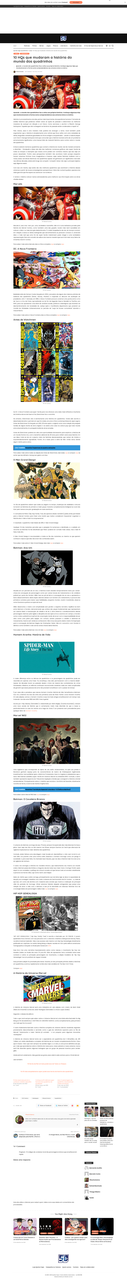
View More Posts (73, 1114)
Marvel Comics (47, 1098)
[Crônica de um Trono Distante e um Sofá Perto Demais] (25, 1226)
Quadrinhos (25, 53)
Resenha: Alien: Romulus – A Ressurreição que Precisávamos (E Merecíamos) (50, 1239)
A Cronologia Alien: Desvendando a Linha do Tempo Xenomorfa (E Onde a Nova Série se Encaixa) (102, 1239)
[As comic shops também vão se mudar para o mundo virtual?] (91, 1132)
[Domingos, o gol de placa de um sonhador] (91, 1112)
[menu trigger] (16, 45)
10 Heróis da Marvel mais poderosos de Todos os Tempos (46, 1064)
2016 (49, 946)
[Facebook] (77, 1125)
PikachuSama (19, 71)
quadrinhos (58, 1098)
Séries (18, 1233)
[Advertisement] (63, 20)
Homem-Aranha (31, 711)
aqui (52, 244)
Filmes (51, 1233)
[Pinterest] (72, 1105)
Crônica (26, 1231)
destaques (35, 1098)
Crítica (43, 1233)
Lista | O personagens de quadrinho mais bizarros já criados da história (65, 1081)
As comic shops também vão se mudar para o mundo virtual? (90, 1140)
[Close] (125, 2)
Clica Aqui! (76, 2)
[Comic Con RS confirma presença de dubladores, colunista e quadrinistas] (107, 1112)
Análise (18, 1231)
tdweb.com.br (69, 1276)
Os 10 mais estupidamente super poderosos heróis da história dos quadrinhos (47, 1071)
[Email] (77, 1105)
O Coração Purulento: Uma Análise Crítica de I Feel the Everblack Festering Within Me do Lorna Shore (106, 1142)
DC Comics (25, 1098)
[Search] (113, 45)
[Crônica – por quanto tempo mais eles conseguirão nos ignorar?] (76, 1226)
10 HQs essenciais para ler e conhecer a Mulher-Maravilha (22, 1081)
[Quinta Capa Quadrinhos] (63, 38)
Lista (16, 53)
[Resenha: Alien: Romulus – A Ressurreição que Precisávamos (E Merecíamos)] (50, 1226)
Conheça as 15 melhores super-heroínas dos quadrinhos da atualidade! (45, 1081)
